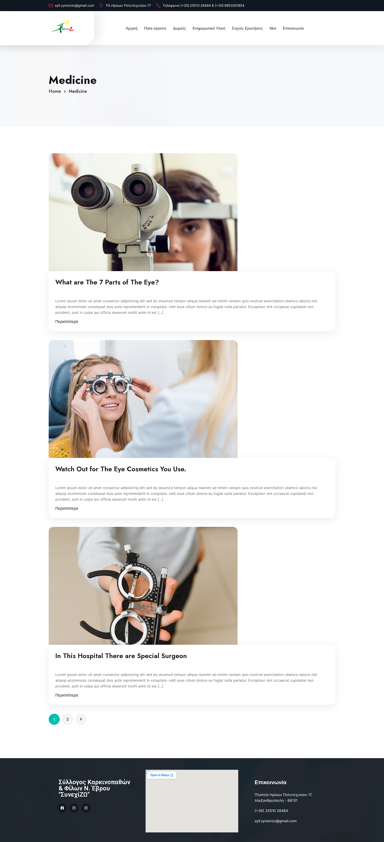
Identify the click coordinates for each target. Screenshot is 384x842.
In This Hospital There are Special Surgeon (121, 655)
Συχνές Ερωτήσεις (247, 28)
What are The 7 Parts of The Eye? (107, 282)
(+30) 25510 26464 (271, 810)
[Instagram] (74, 808)
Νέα (273, 28)
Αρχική (131, 28)
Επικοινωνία (293, 28)
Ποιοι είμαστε (155, 28)
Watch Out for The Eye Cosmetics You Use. (120, 469)
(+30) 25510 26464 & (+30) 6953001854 (212, 5)
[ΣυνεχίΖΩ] (63, 26)
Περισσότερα (66, 321)
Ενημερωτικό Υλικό (209, 28)
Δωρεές (179, 28)
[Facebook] (62, 808)
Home (56, 91)
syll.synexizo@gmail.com (74, 5)
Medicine (78, 91)
